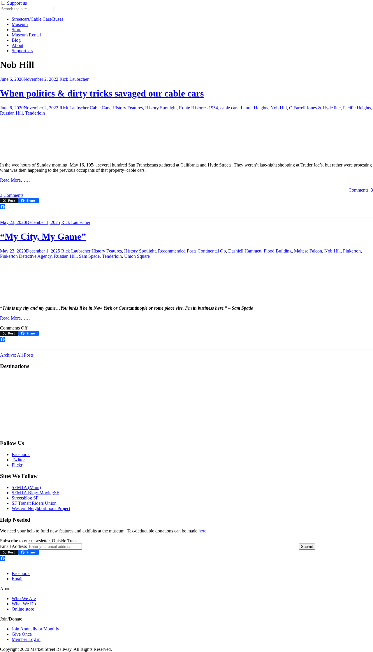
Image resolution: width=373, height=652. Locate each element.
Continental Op (212, 250)
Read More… (12, 180)
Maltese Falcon (308, 250)
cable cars (229, 107)
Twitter (18, 459)
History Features (127, 107)
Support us (17, 3)
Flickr (17, 464)
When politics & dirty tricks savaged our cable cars (102, 93)
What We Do (24, 603)
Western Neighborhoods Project (41, 508)
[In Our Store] (88, 431)
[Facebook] (186, 206)
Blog (16, 40)
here (202, 530)
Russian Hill (11, 113)
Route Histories (193, 107)
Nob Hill (278, 107)
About (17, 45)
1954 (213, 107)
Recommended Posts (177, 250)
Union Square (137, 256)
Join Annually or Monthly (35, 628)
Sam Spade (89, 256)
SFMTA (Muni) (26, 487)
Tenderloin (35, 113)
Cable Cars (100, 107)
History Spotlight (161, 107)
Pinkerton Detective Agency (26, 256)
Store (16, 29)
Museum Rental (26, 34)
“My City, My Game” (43, 236)
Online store (23, 609)
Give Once (22, 634)
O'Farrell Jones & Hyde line (315, 107)
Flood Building (278, 250)
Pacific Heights (357, 107)
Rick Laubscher (74, 79)
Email (17, 578)
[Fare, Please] (29, 431)
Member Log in (26, 639)
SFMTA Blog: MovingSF (35, 492)
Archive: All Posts (17, 355)
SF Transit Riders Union (34, 503)
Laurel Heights (254, 107)
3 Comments (11, 195)
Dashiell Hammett (244, 250)
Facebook (21, 454)
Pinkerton (352, 250)
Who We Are (24, 598)
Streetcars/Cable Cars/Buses (37, 19)
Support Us (22, 50)
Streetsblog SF (25, 497)
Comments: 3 (361, 189)
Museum (20, 24)
